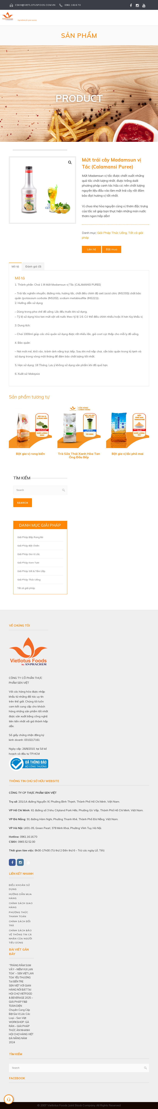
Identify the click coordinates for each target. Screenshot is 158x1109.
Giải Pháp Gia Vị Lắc (28, 554)
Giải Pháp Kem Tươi (28, 562)
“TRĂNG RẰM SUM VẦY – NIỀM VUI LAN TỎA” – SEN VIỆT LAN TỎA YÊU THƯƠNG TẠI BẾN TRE (21, 973)
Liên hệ (91, 249)
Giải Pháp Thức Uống (112, 233)
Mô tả (15, 266)
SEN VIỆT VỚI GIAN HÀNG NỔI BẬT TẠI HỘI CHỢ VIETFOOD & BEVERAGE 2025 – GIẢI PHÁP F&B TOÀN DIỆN (21, 995)
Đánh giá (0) (33, 266)
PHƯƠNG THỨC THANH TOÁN (18, 914)
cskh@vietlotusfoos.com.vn (35, 4)
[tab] (15, 266)
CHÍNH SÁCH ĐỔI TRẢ (20, 923)
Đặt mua (111, 249)
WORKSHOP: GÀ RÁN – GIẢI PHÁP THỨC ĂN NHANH (19, 1026)
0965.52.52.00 (26, 841)
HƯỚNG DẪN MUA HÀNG (20, 896)
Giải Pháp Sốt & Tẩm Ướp (31, 571)
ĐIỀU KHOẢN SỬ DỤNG (19, 887)
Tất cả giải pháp (26, 588)
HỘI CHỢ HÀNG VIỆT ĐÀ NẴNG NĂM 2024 (21, 1038)
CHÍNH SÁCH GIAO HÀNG (21, 905)
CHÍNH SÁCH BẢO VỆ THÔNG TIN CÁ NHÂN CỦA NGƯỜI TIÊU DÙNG (20, 936)
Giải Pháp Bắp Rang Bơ (30, 537)
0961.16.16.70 (28, 836)
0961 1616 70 (73, 4)
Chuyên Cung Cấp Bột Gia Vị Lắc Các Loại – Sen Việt (19, 1013)
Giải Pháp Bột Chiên (28, 545)
